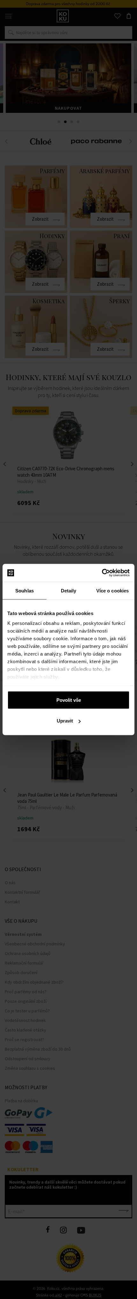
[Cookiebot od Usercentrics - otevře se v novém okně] (102, 573)
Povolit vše (68, 699)
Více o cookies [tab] (112, 590)
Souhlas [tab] (24, 590)
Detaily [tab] (68, 590)
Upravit (65, 720)
